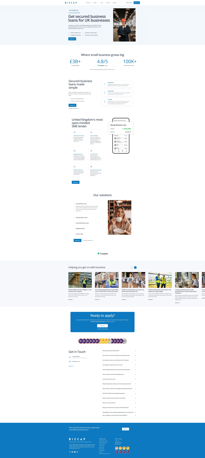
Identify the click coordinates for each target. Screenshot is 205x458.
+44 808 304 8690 (75, 355)
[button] (88, 3)
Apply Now (125, 427)
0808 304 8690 (129, 2)
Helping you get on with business (86, 265)
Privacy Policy (101, 447)
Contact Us (117, 439)
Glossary (100, 450)
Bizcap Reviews (102, 442)
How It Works (101, 444)
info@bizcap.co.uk (76, 360)
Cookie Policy (101, 448)
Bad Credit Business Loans (104, 452)
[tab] (88, 202)
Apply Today (101, 445)
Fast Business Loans (103, 439)
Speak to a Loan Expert (102, 327)
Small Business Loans (103, 440)
